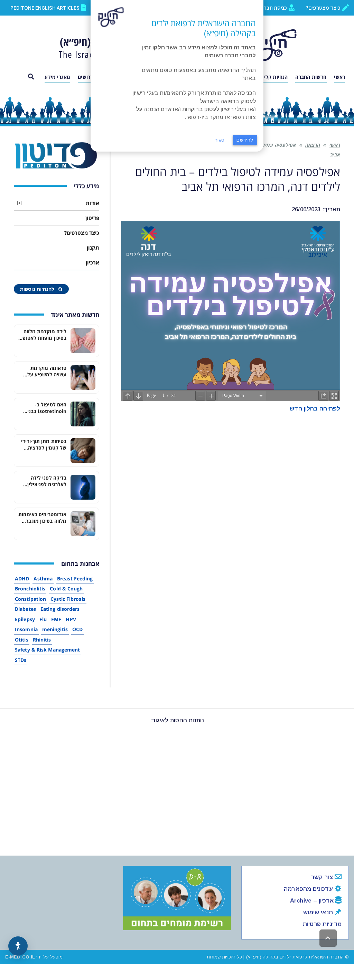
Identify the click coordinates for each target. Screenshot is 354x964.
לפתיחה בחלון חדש (315, 408)
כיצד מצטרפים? (81, 232)
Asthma (43, 578)
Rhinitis (42, 639)
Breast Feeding (75, 578)
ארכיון (92, 262)
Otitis (21, 639)
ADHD (22, 578)
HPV (71, 619)
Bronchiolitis (30, 588)
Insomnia (26, 629)
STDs (20, 660)
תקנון (93, 247)
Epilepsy (25, 619)
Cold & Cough (66, 588)
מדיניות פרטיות (322, 924)
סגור (220, 140)
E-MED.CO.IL (20, 957)
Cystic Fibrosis (67, 599)
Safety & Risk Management (47, 649)
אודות (92, 203)
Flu (43, 619)
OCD (77, 629)
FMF (56, 619)
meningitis (55, 629)
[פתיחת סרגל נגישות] (18, 946)
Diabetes (25, 609)
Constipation (30, 599)
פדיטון (92, 217)
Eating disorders (60, 609)
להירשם (244, 140)
